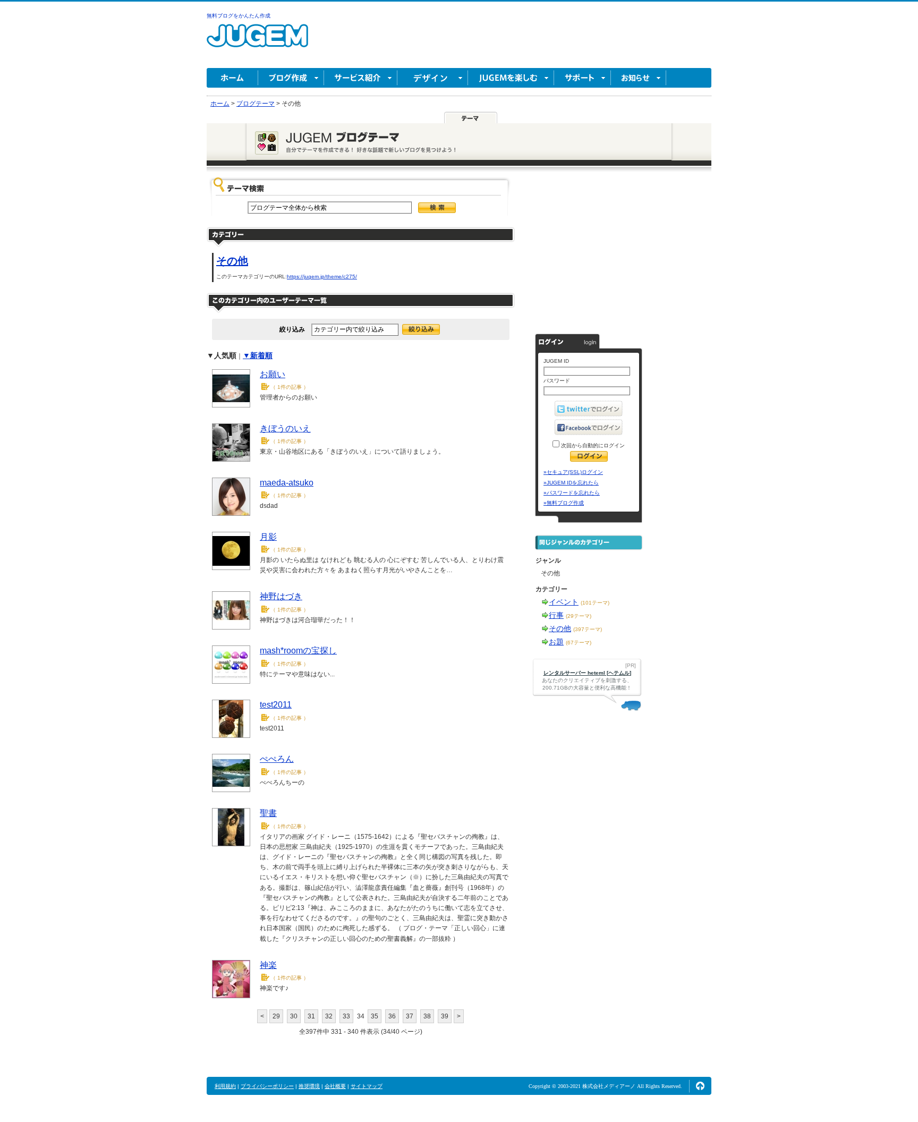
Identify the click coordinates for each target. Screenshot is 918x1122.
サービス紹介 (360, 78)
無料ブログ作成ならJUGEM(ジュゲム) (257, 41)
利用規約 (225, 1086)
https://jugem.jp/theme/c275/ (322, 276)
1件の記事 (289, 387)
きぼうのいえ (285, 428)
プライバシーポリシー (267, 1086)
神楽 (268, 965)
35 (374, 1016)
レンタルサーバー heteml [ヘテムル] (587, 673)
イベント (564, 602)
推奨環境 (309, 1086)
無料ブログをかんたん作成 (238, 16)
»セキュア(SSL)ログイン (573, 472)
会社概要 (335, 1086)
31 (311, 1016)
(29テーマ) (578, 616)
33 (346, 1016)
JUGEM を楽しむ (511, 78)
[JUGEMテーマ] (470, 118)
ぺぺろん (277, 758)
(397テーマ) (587, 629)
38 (427, 1016)
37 (409, 1016)
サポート (582, 78)
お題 (556, 642)
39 (444, 1016)
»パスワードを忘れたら (571, 493)
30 (294, 1016)
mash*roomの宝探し (298, 650)
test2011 (276, 704)
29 (276, 1016)
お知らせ (638, 78)
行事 (556, 615)
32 (329, 1016)
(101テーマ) (595, 603)
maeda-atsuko (286, 482)
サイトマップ (366, 1086)
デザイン (432, 78)
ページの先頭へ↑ (700, 1086)
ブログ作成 (291, 78)
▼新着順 (258, 355)
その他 (232, 261)
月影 (268, 536)
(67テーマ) (578, 642)
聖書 (268, 813)
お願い (272, 374)
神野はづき (281, 596)
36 (392, 1016)
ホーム (232, 78)
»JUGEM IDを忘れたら (571, 483)
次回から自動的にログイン (592, 445)
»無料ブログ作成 (563, 503)
